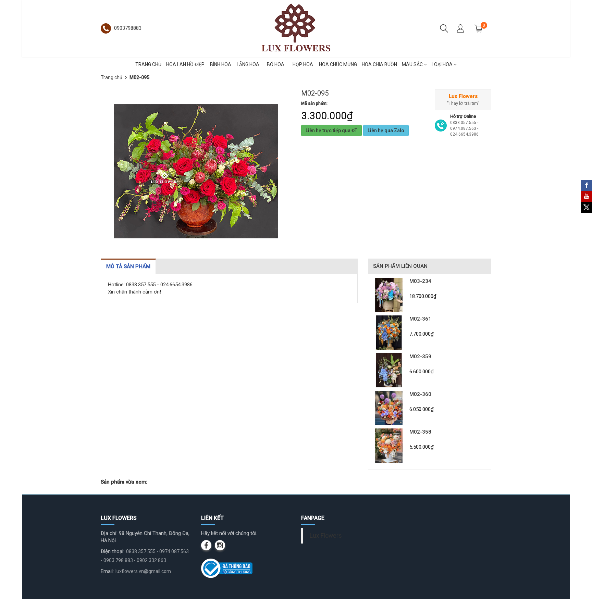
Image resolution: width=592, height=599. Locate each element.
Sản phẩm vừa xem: (124, 482)
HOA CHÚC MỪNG (338, 64)
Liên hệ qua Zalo (386, 130)
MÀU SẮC (413, 64)
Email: (107, 571)
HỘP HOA (303, 64)
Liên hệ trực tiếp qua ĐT (331, 130)
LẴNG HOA (248, 64)
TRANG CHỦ (148, 64)
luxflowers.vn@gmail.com (143, 571)
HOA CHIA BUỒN (379, 64)
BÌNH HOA (220, 64)
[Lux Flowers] (296, 28)
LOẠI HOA (443, 64)
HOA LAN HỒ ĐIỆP (185, 64)
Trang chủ (111, 77)
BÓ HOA (275, 64)
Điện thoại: (112, 551)
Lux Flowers (326, 535)
